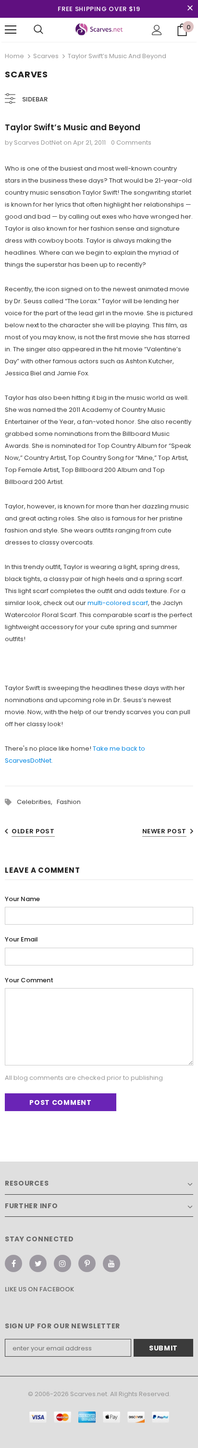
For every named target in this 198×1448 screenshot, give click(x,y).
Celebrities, (37, 801)
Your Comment (29, 980)
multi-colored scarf (117, 602)
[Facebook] (13, 1263)
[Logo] (99, 29)
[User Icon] (157, 30)
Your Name (22, 898)
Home (14, 56)
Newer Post (164, 831)
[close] (190, 8)
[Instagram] (62, 1263)
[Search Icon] (38, 30)
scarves (46, 56)
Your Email (21, 939)
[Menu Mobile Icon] (10, 30)
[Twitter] (38, 1263)
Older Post (33, 831)
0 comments (131, 142)
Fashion (69, 801)
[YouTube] (111, 1263)
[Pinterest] (87, 1263)
